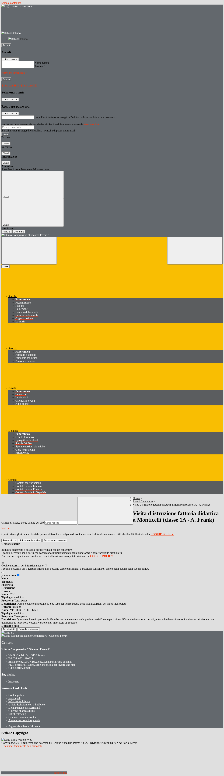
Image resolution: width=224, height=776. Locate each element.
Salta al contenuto (11, 2)
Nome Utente (41, 62)
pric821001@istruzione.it (44, 661)
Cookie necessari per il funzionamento (22, 565)
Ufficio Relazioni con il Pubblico (26, 704)
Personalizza (9, 540)
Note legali (14, 698)
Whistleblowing (17, 713)
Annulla (6, 231)
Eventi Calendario (143, 501)
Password (39, 66)
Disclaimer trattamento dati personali (21, 745)
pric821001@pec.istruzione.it (45, 664)
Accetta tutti (55, 540)
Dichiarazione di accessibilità (24, 707)
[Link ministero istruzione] (16, 6)
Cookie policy (16, 695)
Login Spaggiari (91, 124)
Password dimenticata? (14, 72)
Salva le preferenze (28, 629)
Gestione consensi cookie (22, 717)
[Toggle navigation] (29, 251)
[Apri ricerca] (195, 251)
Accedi (6, 45)
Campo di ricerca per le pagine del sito (22, 522)
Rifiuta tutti (29, 540)
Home (136, 498)
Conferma (19, 231)
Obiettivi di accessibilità (21, 710)
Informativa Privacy (19, 701)
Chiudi (6, 143)
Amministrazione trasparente (24, 720)
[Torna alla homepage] (112, 235)
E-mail (38, 117)
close (5, 266)
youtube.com (8, 575)
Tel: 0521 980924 (23, 658)
